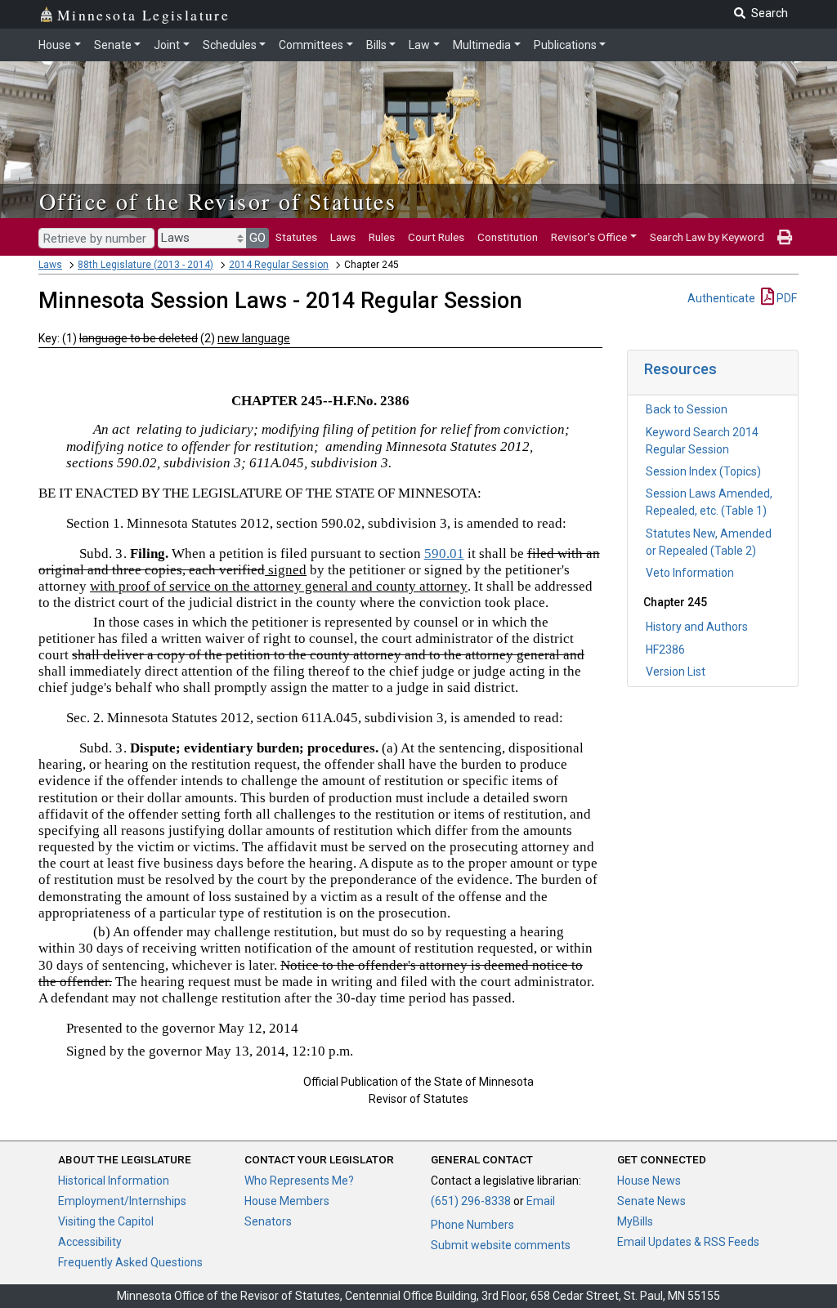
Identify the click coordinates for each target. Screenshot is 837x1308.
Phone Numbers (472, 1224)
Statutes (296, 236)
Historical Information (113, 1180)
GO (257, 237)
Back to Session (686, 409)
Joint (167, 44)
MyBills (635, 1221)
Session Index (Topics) (703, 471)
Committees (311, 44)
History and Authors (697, 626)
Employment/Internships (122, 1201)
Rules (382, 236)
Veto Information (690, 572)
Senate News (651, 1201)
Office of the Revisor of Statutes (217, 201)
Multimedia (482, 44)
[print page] (785, 237)
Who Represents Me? (299, 1180)
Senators (268, 1221)
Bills (376, 44)
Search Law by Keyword (707, 236)
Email (540, 1201)
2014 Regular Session (279, 264)
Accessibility (90, 1241)
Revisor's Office (589, 236)
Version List (675, 671)
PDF (785, 298)
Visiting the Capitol (106, 1221)
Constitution (507, 236)
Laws (343, 236)
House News (649, 1180)
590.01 (444, 553)
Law (419, 44)
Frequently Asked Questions (130, 1262)
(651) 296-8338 (471, 1201)
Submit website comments (501, 1245)
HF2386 (665, 649)
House (54, 44)
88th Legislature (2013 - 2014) (145, 264)
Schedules (230, 44)
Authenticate (721, 298)
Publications (565, 44)
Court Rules (436, 236)
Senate (113, 44)
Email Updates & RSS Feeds (688, 1241)
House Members (286, 1201)
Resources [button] (680, 368)
